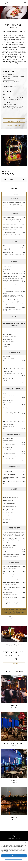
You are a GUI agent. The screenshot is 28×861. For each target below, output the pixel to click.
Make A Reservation (14, 113)
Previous (4, 635)
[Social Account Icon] (12, 659)
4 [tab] (14, 644)
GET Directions (14, 121)
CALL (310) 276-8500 (14, 117)
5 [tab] (16, 644)
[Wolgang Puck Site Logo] (6, 3)
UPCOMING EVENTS (14, 125)
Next (24, 635)
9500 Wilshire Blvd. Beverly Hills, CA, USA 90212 (11, 81)
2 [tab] (9, 644)
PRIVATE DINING (9, 179)
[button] (26, 842)
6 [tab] (18, 644)
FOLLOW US (14, 663)
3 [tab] (11, 644)
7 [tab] (21, 644)
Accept (14, 856)
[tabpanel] (14, 634)
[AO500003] (14, 634)
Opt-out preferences (9, 859)
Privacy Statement (18, 859)
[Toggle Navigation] (25, 3)
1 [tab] (7, 644)
